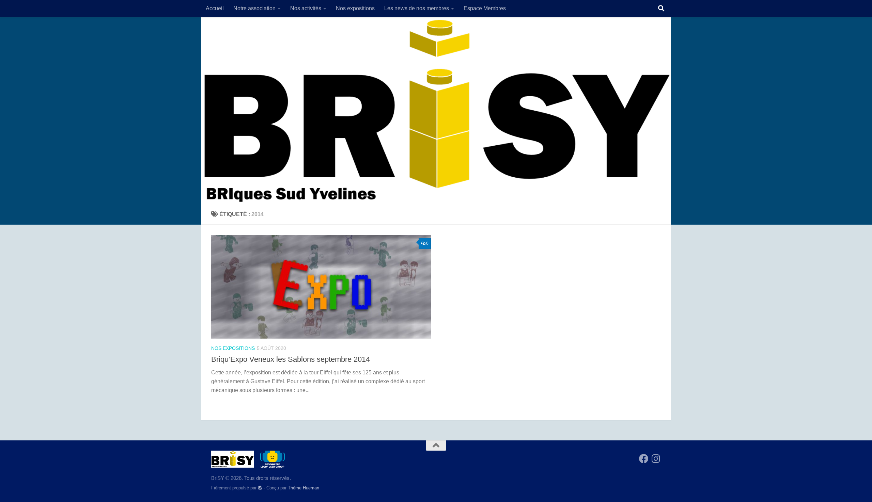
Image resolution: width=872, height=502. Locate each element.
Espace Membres (485, 8)
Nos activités (305, 8)
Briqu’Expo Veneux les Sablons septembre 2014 (290, 359)
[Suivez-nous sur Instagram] (656, 459)
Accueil (215, 8)
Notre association (254, 8)
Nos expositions (355, 8)
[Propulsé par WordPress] (260, 488)
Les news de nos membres (416, 8)
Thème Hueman (303, 487)
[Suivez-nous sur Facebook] (644, 459)
